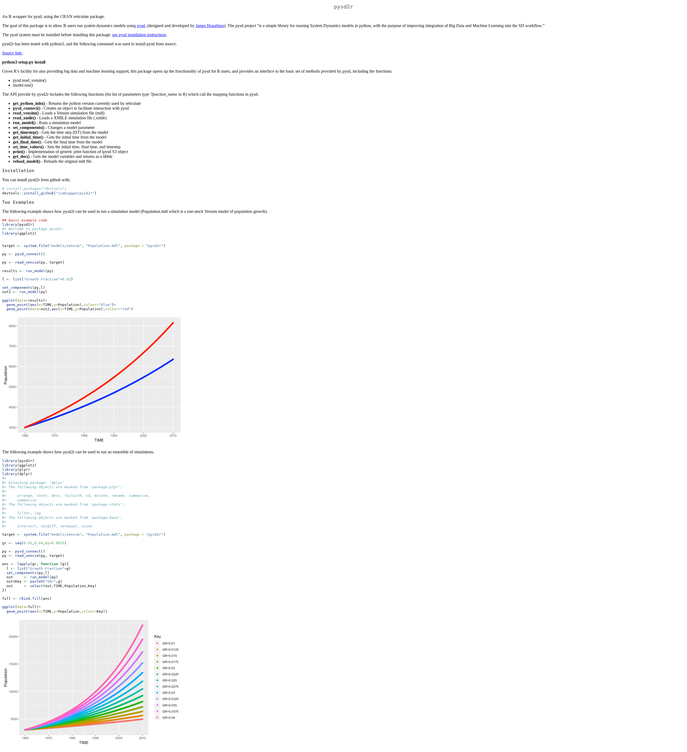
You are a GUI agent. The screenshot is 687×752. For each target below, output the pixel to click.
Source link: (12, 53)
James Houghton (210, 25)
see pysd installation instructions (139, 34)
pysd (141, 25)
